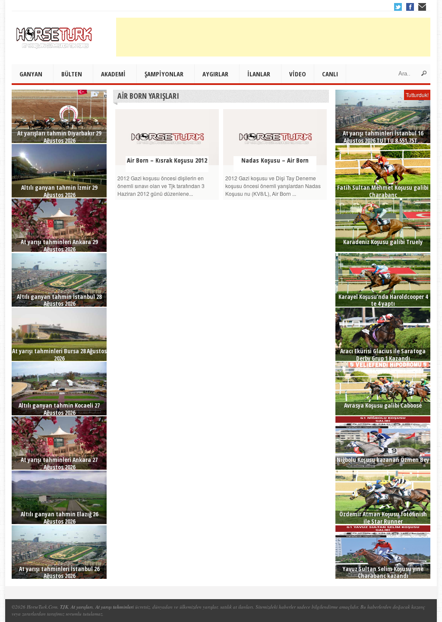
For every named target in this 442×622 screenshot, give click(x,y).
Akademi (113, 73)
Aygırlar (215, 73)
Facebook (410, 7)
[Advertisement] (273, 37)
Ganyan (30, 73)
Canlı (330, 73)
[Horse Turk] (55, 35)
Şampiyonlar (164, 73)
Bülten (71, 73)
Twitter (398, 7)
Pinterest (422, 7)
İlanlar (258, 73)
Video (297, 73)
